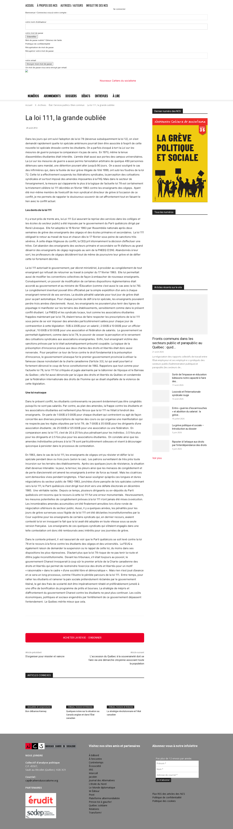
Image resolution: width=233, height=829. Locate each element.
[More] (103, 624)
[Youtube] (205, 6)
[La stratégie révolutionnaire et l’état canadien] (125, 695)
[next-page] (28, 725)
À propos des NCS (47, 5)
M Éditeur (94, 791)
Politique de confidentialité (37, 43)
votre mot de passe (34, 33)
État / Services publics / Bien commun (66, 105)
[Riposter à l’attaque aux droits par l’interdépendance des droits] (160, 446)
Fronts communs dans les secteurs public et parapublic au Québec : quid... (177, 343)
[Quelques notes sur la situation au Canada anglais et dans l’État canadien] (85, 695)
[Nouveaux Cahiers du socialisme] (116, 81)
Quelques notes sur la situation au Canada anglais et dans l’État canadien (82, 714)
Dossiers (71, 96)
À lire (116, 96)
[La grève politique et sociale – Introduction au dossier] (160, 430)
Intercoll (93, 773)
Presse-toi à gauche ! (100, 801)
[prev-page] (26, 725)
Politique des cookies (164, 801)
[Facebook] (188, 6)
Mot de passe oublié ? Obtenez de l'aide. (43, 40)
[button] (183, 6)
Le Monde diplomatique (102, 787)
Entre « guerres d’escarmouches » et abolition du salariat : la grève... (189, 411)
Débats (86, 96)
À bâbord (94, 755)
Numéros (33, 96)
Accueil (29, 5)
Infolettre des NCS (97, 5)
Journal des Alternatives (102, 780)
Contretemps (96, 762)
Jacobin (93, 776)
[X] (199, 6)
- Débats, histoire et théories (80, 707)
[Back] (114, 5)
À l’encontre (95, 758)
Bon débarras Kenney (35, 711)
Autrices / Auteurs (72, 5)
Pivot (91, 794)
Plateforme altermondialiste (104, 798)
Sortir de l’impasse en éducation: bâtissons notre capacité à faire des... (189, 378)
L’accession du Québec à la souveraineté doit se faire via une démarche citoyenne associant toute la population (116, 660)
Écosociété (95, 766)
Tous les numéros (163, 212)
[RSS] (193, 6)
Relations (94, 809)
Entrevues (101, 96)
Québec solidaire (98, 805)
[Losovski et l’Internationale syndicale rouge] (160, 396)
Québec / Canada (66, 110)
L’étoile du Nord (97, 784)
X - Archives (40, 105)
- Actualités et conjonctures (38, 707)
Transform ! (95, 812)
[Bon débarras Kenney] (44, 695)
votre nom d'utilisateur (35, 22)
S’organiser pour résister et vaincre (44, 656)
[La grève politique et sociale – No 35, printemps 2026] (180, 252)
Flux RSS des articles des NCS (168, 793)
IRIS (91, 769)
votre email (30, 60)
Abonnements (52, 96)
